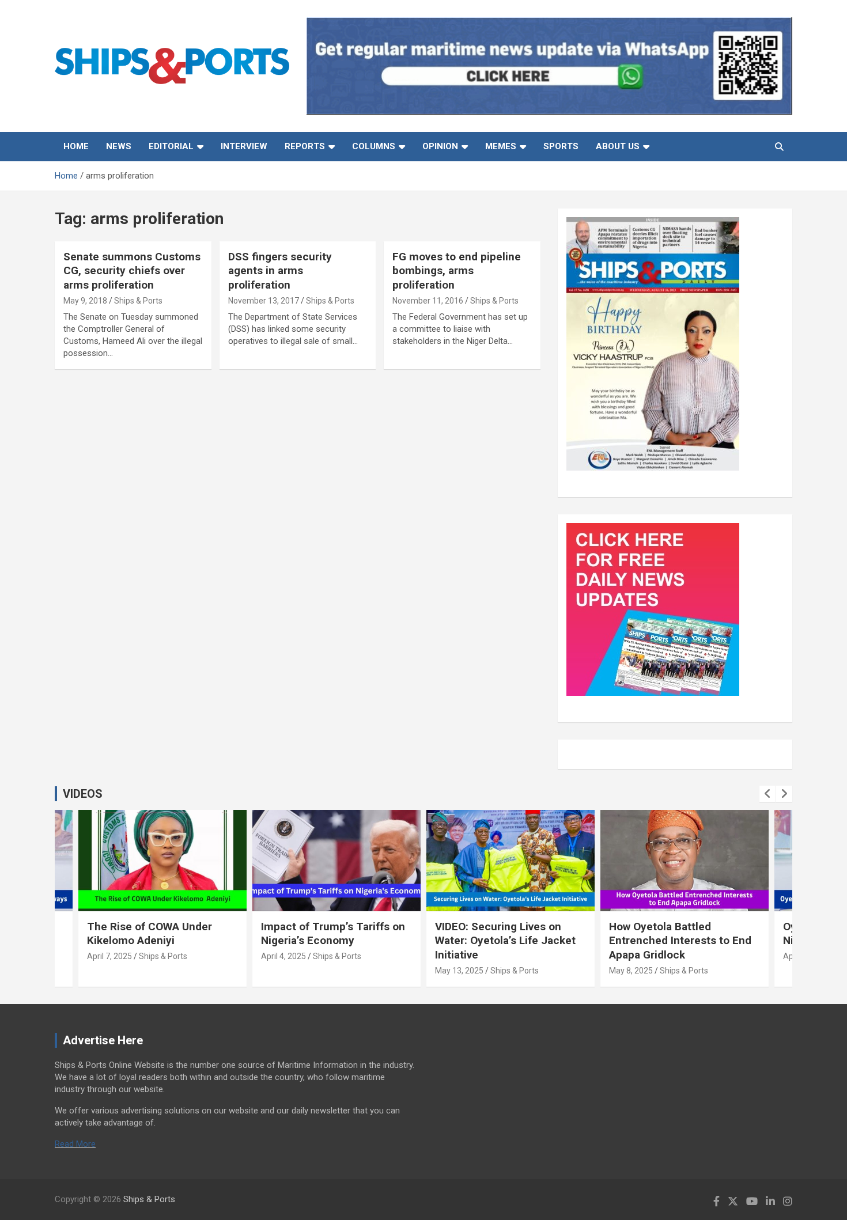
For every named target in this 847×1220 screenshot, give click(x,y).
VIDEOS (83, 794)
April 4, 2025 (283, 956)
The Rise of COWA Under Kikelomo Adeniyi (149, 934)
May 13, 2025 (459, 970)
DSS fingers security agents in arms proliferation (280, 270)
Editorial (171, 146)
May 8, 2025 (631, 970)
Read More (75, 1144)
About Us (618, 146)
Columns (373, 146)
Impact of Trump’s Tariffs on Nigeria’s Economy (333, 934)
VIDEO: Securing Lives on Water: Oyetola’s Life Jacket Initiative (505, 940)
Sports (560, 146)
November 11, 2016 (427, 300)
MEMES (500, 146)
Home (76, 146)
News (118, 146)
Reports (305, 146)
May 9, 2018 (85, 300)
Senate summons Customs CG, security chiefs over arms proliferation (132, 270)
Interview (244, 146)
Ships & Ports (138, 300)
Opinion (440, 146)
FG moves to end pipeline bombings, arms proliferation (456, 270)
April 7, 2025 (109, 956)
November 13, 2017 (263, 300)
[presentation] (767, 794)
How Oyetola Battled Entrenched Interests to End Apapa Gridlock (680, 940)
